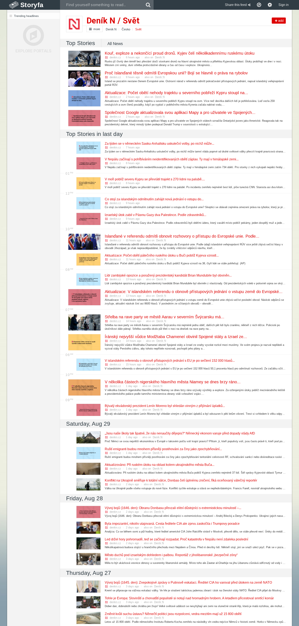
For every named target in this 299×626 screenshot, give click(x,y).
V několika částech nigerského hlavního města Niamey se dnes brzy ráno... (172, 382)
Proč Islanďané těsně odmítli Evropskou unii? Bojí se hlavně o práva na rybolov (176, 73)
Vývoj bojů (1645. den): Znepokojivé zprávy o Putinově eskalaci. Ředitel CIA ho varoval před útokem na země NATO (188, 582)
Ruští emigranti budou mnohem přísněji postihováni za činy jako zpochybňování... (163, 449)
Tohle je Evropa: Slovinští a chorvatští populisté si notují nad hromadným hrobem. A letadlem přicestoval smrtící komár (189, 598)
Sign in (283, 5)
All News (115, 43)
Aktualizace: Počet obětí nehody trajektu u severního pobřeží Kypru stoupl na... (176, 92)
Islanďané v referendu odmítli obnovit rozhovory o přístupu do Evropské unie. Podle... (182, 236)
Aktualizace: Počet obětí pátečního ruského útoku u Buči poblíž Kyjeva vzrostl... (161, 255)
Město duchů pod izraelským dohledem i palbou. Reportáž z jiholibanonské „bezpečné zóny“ (171, 555)
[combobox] (101, 5)
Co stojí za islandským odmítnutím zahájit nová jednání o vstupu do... (154, 199)
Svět (138, 29)
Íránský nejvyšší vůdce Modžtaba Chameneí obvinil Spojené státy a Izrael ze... (176, 336)
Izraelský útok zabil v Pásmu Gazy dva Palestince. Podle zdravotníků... (155, 215)
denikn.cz (115, 57)
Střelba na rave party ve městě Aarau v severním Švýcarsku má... (164, 317)
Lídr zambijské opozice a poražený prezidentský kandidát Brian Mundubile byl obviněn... (168, 275)
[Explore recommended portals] (259, 5)
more (96, 29)
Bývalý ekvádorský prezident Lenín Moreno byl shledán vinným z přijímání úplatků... (165, 406)
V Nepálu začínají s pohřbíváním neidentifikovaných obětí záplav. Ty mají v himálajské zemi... (171, 159)
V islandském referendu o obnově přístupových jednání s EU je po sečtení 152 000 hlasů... (169, 360)
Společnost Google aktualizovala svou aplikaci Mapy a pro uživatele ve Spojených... (180, 112)
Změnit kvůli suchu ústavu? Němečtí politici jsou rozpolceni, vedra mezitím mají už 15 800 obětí (173, 614)
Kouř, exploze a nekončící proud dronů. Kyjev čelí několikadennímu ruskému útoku (179, 53)
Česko (126, 29)
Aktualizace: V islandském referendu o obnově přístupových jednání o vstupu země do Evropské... (193, 291)
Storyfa (31, 5)
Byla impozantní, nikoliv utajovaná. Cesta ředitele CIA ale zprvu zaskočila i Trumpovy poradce (172, 523)
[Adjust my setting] (269, 5)
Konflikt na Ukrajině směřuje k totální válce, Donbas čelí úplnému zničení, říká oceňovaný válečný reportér (181, 480)
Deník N (111, 29)
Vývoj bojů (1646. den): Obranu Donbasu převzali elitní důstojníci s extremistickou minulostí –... (173, 508)
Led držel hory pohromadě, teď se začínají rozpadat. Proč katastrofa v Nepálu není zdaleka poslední (176, 539)
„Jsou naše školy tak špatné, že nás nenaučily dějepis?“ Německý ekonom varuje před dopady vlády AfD (180, 433)
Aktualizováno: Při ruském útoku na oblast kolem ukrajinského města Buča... (159, 464)
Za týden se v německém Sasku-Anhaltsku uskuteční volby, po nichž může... (159, 143)
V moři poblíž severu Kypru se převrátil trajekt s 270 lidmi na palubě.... (154, 179)
